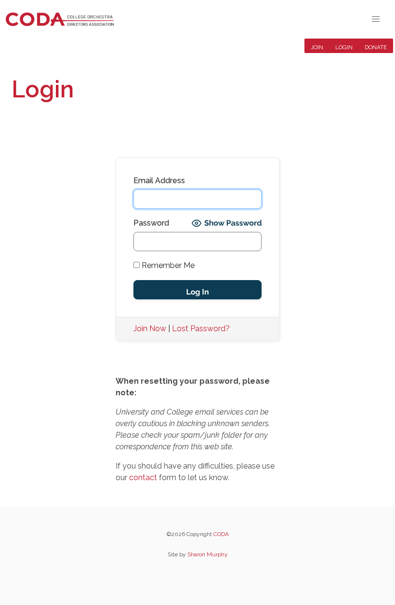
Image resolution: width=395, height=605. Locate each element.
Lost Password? (201, 328)
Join (317, 47)
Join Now (149, 328)
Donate (376, 47)
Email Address (159, 180)
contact (143, 477)
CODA (221, 534)
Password (151, 223)
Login (344, 47)
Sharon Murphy (207, 554)
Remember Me (167, 265)
